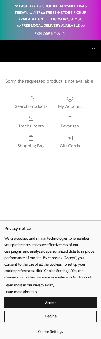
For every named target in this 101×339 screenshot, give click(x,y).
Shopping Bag (31, 146)
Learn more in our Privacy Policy (29, 285)
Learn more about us (20, 291)
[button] (8, 51)
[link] (50, 34)
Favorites (70, 126)
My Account (70, 106)
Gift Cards (70, 146)
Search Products (31, 106)
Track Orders (31, 126)
